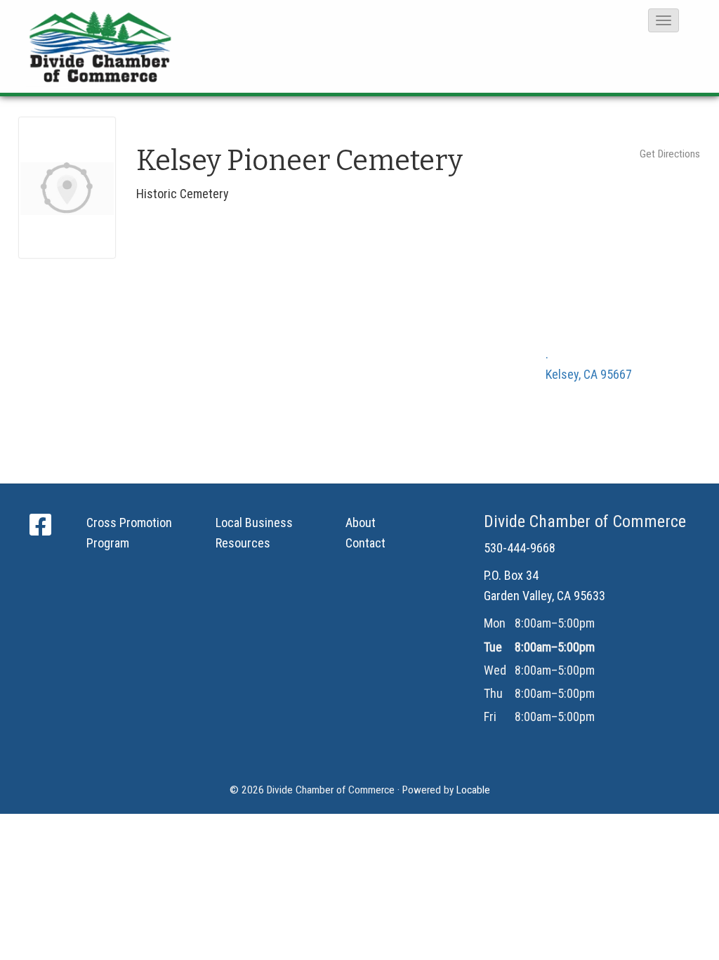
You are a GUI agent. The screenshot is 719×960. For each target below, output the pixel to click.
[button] (663, 20)
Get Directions (670, 154)
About (360, 522)
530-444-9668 (519, 547)
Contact (365, 543)
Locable (473, 790)
